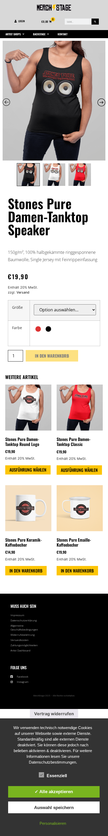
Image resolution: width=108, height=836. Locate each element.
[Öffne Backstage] (48, 34)
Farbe (17, 328)
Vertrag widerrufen (54, 713)
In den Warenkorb (52, 356)
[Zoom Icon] (54, 101)
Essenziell (57, 776)
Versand (23, 292)
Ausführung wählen (27, 470)
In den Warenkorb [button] (25, 571)
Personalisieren (53, 823)
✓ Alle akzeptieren (54, 791)
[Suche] (95, 22)
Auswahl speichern (54, 807)
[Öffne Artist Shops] (23, 34)
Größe (17, 307)
